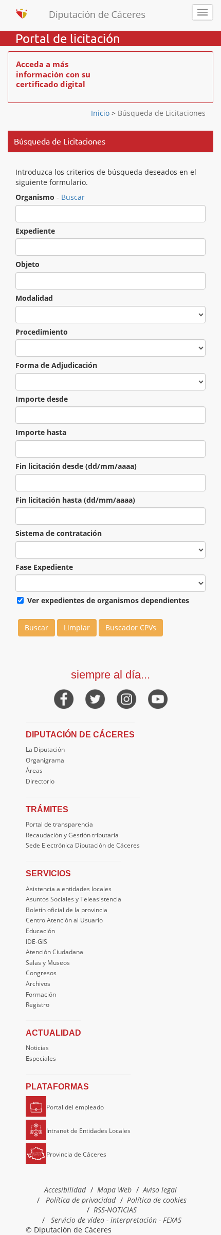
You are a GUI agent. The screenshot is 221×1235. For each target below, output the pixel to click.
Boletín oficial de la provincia (66, 909)
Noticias (37, 1047)
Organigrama (45, 760)
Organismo (34, 197)
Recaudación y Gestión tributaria (72, 835)
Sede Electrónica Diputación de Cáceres (83, 845)
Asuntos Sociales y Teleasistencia (73, 899)
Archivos (38, 983)
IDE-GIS (36, 941)
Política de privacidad (81, 1200)
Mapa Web (114, 1190)
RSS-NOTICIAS (115, 1210)
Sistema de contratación (58, 533)
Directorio (40, 781)
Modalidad (34, 298)
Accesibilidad (65, 1190)
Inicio (101, 113)
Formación (41, 994)
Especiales (41, 1058)
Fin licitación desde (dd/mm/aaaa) (76, 466)
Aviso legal (160, 1190)
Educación (40, 931)
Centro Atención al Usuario (64, 920)
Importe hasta (40, 432)
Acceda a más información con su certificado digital (53, 74)
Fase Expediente (44, 567)
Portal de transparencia (59, 824)
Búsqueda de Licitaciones (161, 113)
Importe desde (41, 399)
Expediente (35, 231)
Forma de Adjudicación (56, 365)
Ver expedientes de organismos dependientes (108, 600)
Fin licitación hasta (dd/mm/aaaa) (75, 500)
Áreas (34, 770)
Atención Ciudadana (54, 952)
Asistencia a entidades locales (69, 888)
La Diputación (45, 749)
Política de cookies (157, 1200)
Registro (37, 1004)
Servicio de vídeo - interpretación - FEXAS (116, 1220)
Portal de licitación (67, 38)
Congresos (41, 973)
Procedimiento (41, 332)
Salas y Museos (48, 962)
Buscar (73, 197)
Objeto (27, 264)
